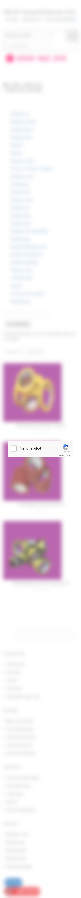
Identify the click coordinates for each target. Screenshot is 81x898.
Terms (68, 455)
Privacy (61, 455)
